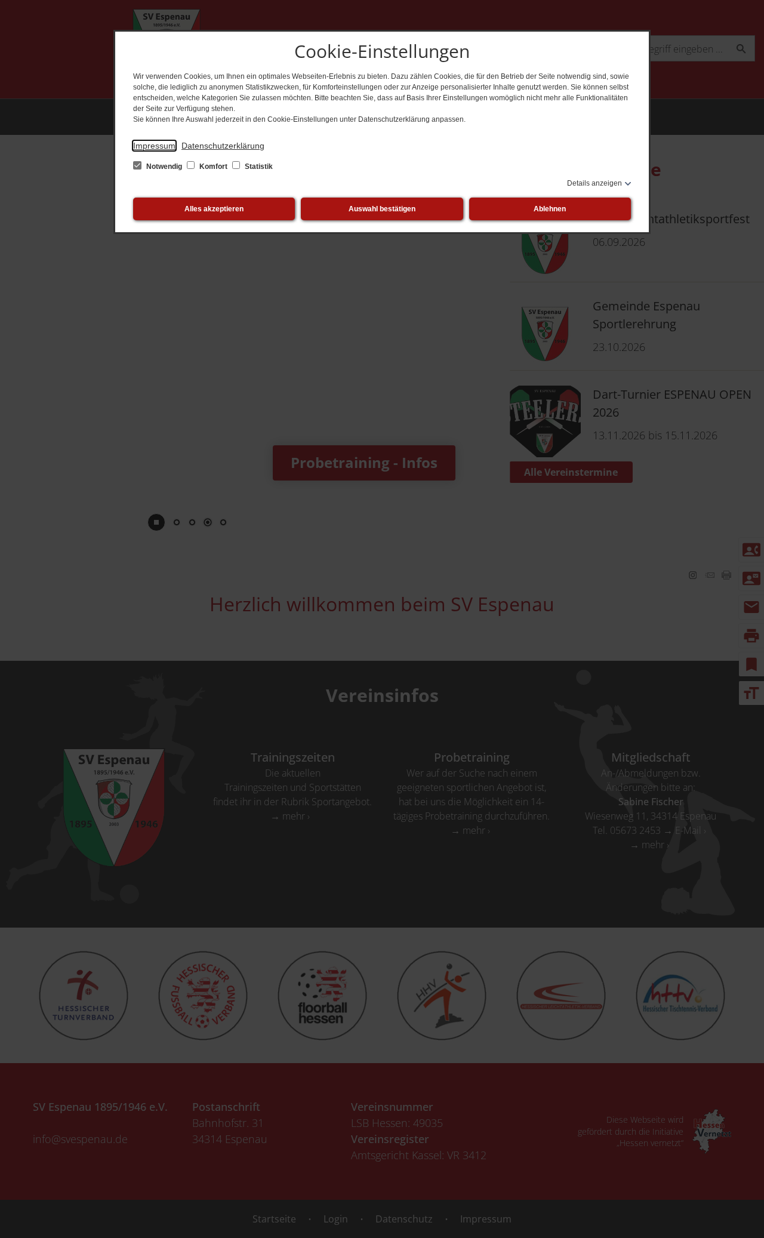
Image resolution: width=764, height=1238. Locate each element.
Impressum (154, 145)
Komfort (213, 166)
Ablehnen (550, 209)
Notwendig (164, 166)
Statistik (258, 166)
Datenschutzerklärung (222, 145)
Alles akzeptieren (214, 209)
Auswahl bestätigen (382, 209)
